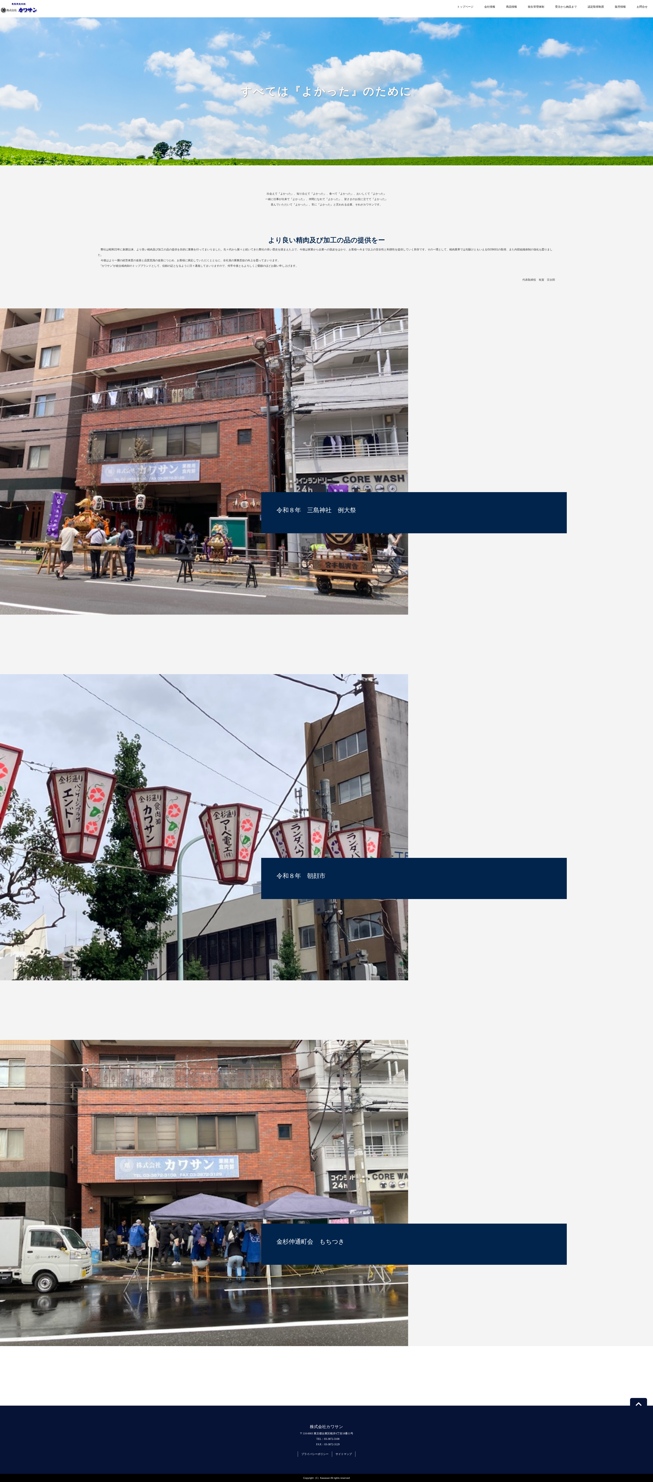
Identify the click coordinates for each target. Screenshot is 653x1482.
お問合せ (642, 6)
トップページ (465, 6)
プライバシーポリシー (315, 1454)
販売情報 (620, 6)
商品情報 (511, 6)
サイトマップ (344, 1454)
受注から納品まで (566, 6)
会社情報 (489, 6)
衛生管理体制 (536, 6)
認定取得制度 (596, 6)
